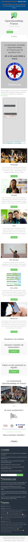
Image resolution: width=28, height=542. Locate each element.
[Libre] (14, 217)
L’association (14, 540)
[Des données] (14, 251)
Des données (14, 260)
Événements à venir (9, 479)
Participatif (14, 165)
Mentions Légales (7, 540)
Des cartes (14, 288)
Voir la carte (4, 95)
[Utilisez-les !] (14, 310)
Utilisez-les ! (14, 318)
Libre (14, 226)
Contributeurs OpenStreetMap (14, 432)
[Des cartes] (14, 279)
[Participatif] (14, 156)
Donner (14, 371)
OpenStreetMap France (14, 22)
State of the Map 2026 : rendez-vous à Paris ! (11, 464)
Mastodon (5, 503)
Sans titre (3, 506)
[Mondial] (14, 186)
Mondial (14, 195)
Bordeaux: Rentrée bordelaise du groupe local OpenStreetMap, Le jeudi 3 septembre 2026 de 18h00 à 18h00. (13, 488)
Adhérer (14, 351)
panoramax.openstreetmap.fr (10, 1)
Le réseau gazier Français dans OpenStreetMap (11, 470)
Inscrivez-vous (14, 84)
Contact (18, 540)
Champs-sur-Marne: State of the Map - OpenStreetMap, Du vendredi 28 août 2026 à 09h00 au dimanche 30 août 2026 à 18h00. (14, 493)
